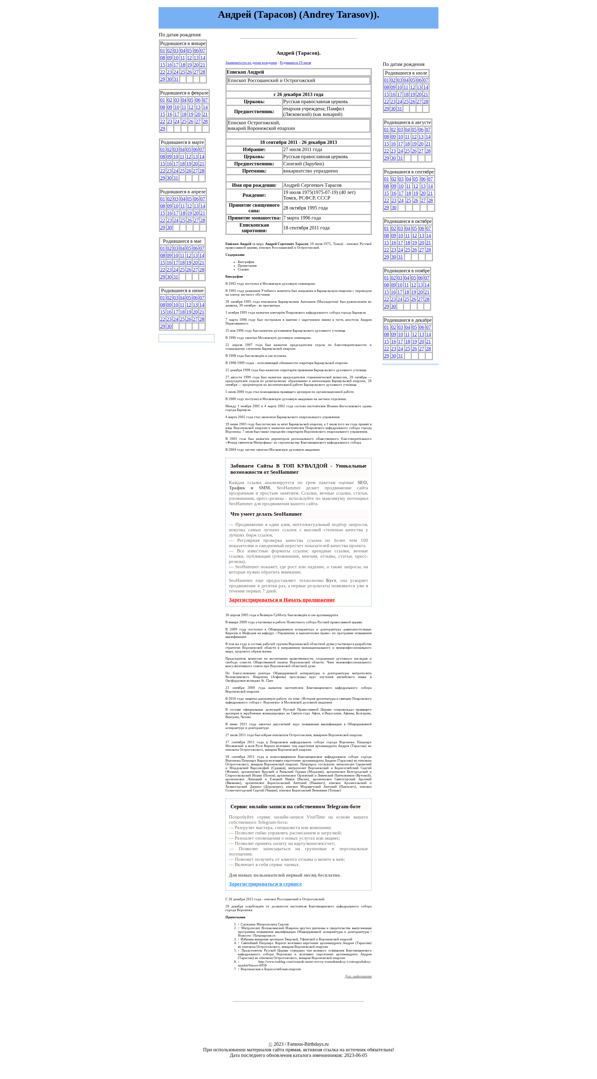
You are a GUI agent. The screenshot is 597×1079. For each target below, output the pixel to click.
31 (176, 79)
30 (169, 79)
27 (196, 72)
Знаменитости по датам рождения (251, 62)
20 (196, 64)
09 (169, 57)
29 (162, 79)
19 (189, 64)
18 (182, 64)
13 (196, 57)
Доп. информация (358, 976)
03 (176, 50)
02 (169, 50)
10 (176, 57)
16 (169, 64)
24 (176, 72)
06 (196, 50)
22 (162, 72)
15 (162, 64)
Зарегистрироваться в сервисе (265, 884)
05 (189, 50)
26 (189, 72)
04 (182, 50)
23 (169, 72)
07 (202, 50)
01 (162, 50)
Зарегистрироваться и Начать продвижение (282, 600)
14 (202, 57)
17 (176, 64)
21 (202, 64)
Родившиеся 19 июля (295, 62)
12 (189, 57)
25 (182, 72)
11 (182, 57)
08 (162, 57)
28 (202, 72)
